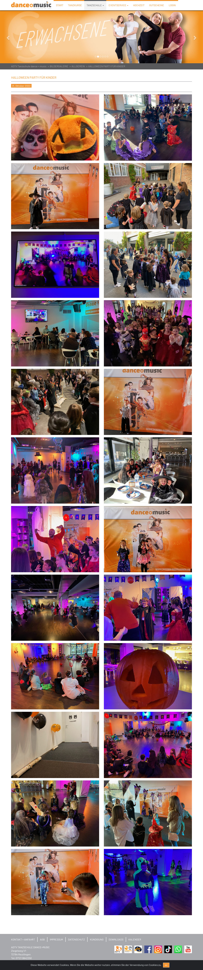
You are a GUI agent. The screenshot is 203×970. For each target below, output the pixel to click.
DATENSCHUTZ (76, 939)
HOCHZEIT (138, 5)
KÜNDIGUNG (97, 939)
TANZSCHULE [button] (94, 5)
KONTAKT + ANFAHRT (23, 939)
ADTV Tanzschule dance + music (28, 66)
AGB (42, 939)
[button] (15, 36)
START (59, 5)
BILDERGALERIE (59, 66)
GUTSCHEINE (156, 5)
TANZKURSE (75, 5)
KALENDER (134, 939)
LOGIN (172, 5)
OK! (166, 965)
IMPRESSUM (56, 939)
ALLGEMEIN (78, 66)
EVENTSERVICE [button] (118, 5)
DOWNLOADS (116, 939)
